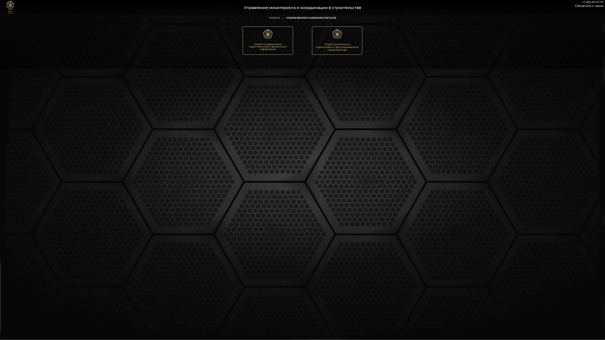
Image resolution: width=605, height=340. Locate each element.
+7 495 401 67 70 (592, 2)
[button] (10, 7)
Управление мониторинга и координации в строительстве (311, 18)
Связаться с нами (589, 6)
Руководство (274, 18)
